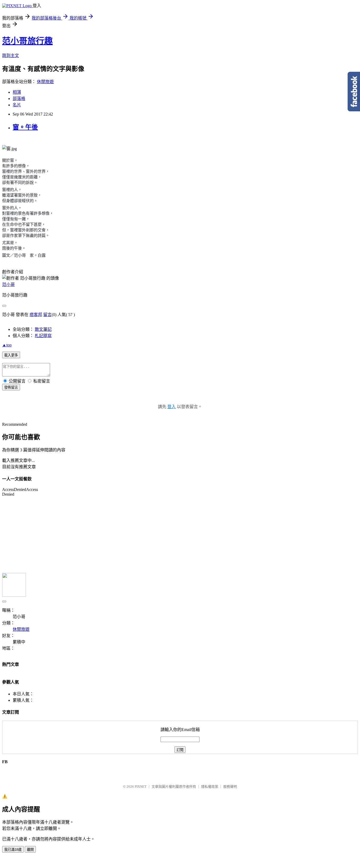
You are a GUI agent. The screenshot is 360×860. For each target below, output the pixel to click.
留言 (47, 314)
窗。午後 (25, 127)
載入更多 (11, 355)
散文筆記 (43, 329)
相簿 (17, 92)
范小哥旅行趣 (27, 41)
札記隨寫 (43, 335)
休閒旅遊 (45, 81)
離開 (30, 850)
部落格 (19, 98)
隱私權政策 (209, 787)
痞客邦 (36, 314)
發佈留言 (11, 387)
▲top (7, 345)
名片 (17, 105)
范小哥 (8, 284)
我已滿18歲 (13, 850)
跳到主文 (10, 55)
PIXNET (141, 787)
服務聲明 (230, 787)
